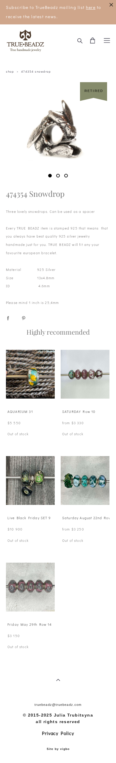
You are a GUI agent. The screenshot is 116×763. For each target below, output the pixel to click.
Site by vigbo (58, 749)
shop (10, 72)
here (90, 7)
